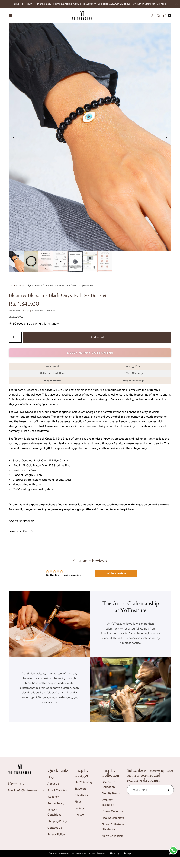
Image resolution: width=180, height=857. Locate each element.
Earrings (79, 808)
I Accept (127, 853)
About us (53, 783)
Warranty (53, 796)
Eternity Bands (111, 793)
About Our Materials (21, 521)
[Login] (152, 16)
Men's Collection (112, 835)
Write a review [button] (116, 573)
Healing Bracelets (113, 817)
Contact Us (54, 827)
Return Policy (55, 803)
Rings (78, 801)
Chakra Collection (113, 811)
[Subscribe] (169, 790)
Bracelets (80, 788)
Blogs (50, 777)
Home (12, 285)
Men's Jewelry (83, 782)
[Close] (176, 3)
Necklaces (81, 795)
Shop (21, 285)
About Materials (57, 790)
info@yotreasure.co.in (30, 790)
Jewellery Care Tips (21, 531)
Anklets (79, 814)
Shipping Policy (57, 821)
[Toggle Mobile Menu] (13, 16)
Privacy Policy (56, 834)
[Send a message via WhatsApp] (173, 850)
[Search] (158, 16)
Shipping (27, 310)
